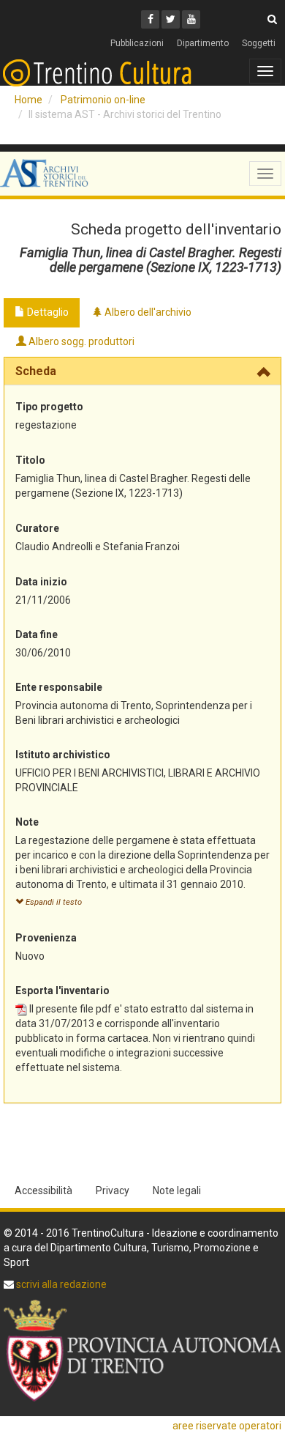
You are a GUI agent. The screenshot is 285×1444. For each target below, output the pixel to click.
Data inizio (41, 582)
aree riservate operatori (226, 1426)
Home (28, 99)
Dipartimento (203, 43)
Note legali (177, 1190)
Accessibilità (43, 1190)
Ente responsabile (58, 687)
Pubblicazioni (137, 43)
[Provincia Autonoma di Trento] (142, 1351)
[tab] (142, 371)
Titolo (30, 460)
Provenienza (46, 938)
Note (27, 822)
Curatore (37, 528)
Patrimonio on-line (103, 99)
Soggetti (259, 43)
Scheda (35, 371)
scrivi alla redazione (60, 1284)
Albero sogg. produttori (80, 341)
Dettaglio (47, 312)
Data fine (36, 634)
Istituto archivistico (62, 754)
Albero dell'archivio (146, 312)
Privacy (112, 1190)
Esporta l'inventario (62, 990)
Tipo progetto (49, 406)
